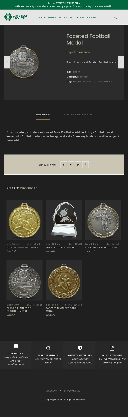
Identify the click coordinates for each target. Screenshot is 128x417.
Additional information (78, 114)
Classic (10, 314)
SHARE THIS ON (47, 164)
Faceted (83, 76)
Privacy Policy (72, 391)
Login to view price (78, 52)
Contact (51, 391)
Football (83, 81)
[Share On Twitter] (63, 164)
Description (43, 114)
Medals (63, 17)
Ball (75, 81)
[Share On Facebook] (71, 164)
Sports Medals (48, 17)
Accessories (77, 17)
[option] (23, 61)
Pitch (91, 81)
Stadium (108, 81)
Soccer (99, 81)
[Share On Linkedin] (78, 164)
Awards (91, 17)
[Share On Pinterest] (85, 164)
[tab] (43, 116)
